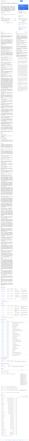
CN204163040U (2, 326)
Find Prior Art (25, 8)
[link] (8, 14)
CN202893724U (2, 325)
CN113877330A (2, 312)
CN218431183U (2, 344)
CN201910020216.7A (3, 361)
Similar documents (22, 27)
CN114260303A (2, 314)
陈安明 (24, 11)
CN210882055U (2, 329)
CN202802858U (2, 330)
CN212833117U (2, 348)
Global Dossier (25, 29)
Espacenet (23, 29)
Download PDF (21, 8)
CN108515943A (2, 341)
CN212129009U (2, 349)
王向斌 (22, 11)
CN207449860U (2, 295)
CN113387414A (2, 308)
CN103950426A (2, 293)
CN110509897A (2, 306)
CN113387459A (2, 310)
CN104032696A (2, 333)
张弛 (26, 11)
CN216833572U (2, 337)
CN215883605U (2, 345)
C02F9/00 (3, 14)
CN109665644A (2, 322)
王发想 (25, 11)
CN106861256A (2, 352)
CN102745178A (2, 291)
